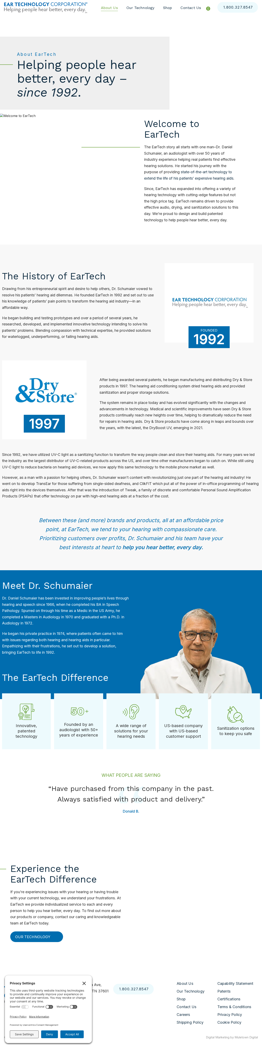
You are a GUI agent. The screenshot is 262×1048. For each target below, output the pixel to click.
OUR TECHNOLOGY (32, 936)
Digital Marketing (217, 1037)
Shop (167, 8)
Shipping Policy (190, 1022)
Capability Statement (235, 983)
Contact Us (190, 8)
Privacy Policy (229, 1015)
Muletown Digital (246, 1037)
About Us (109, 8)
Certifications (229, 999)
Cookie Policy (229, 1022)
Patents (223, 991)
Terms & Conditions (234, 1007)
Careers (183, 1015)
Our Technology (140, 8)
